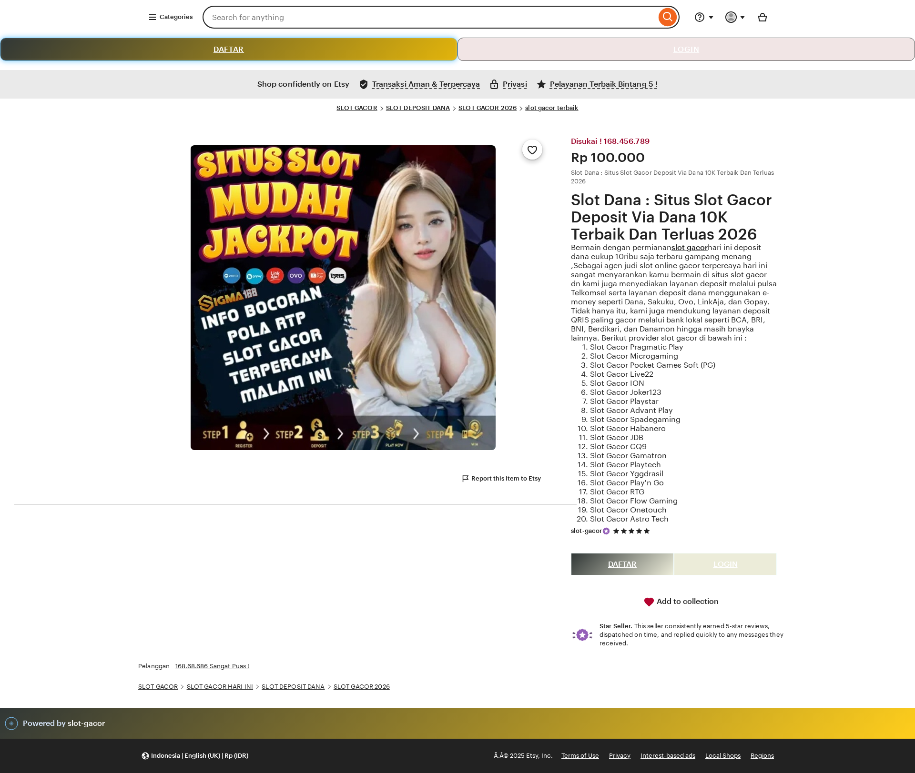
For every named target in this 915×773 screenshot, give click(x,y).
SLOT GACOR (356, 107)
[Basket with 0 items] (762, 17)
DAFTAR (229, 49)
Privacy (619, 755)
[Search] (668, 17)
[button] (194, 756)
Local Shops (723, 755)
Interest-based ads (667, 755)
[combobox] (429, 17)
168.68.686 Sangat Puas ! (212, 666)
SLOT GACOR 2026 (487, 107)
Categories (176, 16)
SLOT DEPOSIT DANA (418, 107)
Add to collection (687, 601)
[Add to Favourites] (532, 150)
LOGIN (686, 49)
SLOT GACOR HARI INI (220, 686)
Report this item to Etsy (506, 478)
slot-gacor (586, 530)
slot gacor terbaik (551, 107)
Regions (762, 755)
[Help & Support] (704, 17)
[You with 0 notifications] (735, 17)
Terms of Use (580, 755)
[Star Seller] (606, 531)
